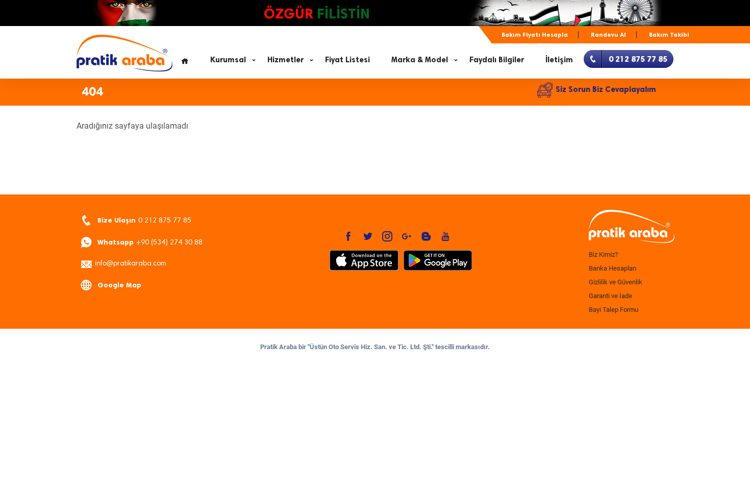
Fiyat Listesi (347, 59)
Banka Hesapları (612, 268)
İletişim (559, 59)
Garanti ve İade (610, 296)
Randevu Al (608, 34)
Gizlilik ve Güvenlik (615, 282)
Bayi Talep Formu (613, 309)
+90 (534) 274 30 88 (150, 242)
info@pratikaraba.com (130, 263)
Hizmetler (285, 59)
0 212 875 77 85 (144, 220)
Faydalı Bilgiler (496, 59)
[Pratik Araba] (630, 227)
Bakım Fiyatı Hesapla (535, 34)
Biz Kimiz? (603, 254)
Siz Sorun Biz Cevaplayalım (606, 89)
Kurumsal (228, 59)
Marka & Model (419, 59)
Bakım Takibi (669, 34)
